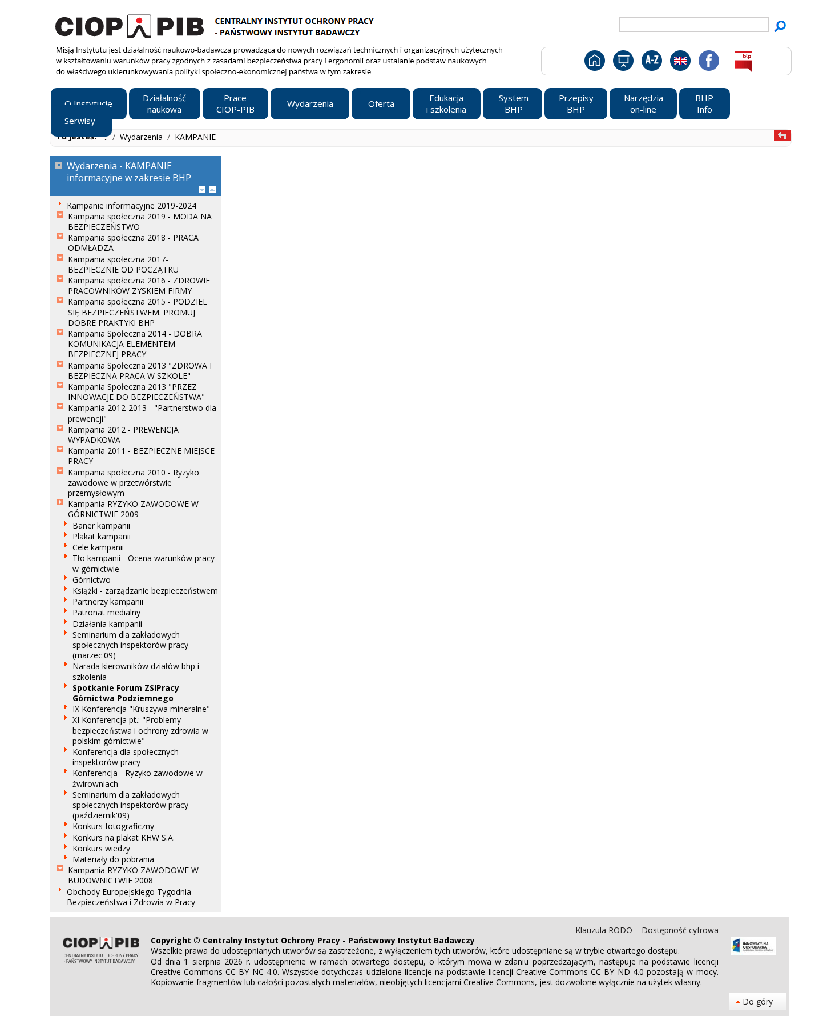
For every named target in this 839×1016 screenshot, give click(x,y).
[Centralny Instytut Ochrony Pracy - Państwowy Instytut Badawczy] (216, 25)
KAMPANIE (195, 136)
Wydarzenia (142, 136)
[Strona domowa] (594, 63)
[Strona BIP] (743, 63)
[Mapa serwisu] (622, 63)
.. (107, 136)
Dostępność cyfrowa (680, 930)
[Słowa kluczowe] (650, 63)
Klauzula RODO (605, 930)
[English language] (680, 63)
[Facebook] (708, 63)
